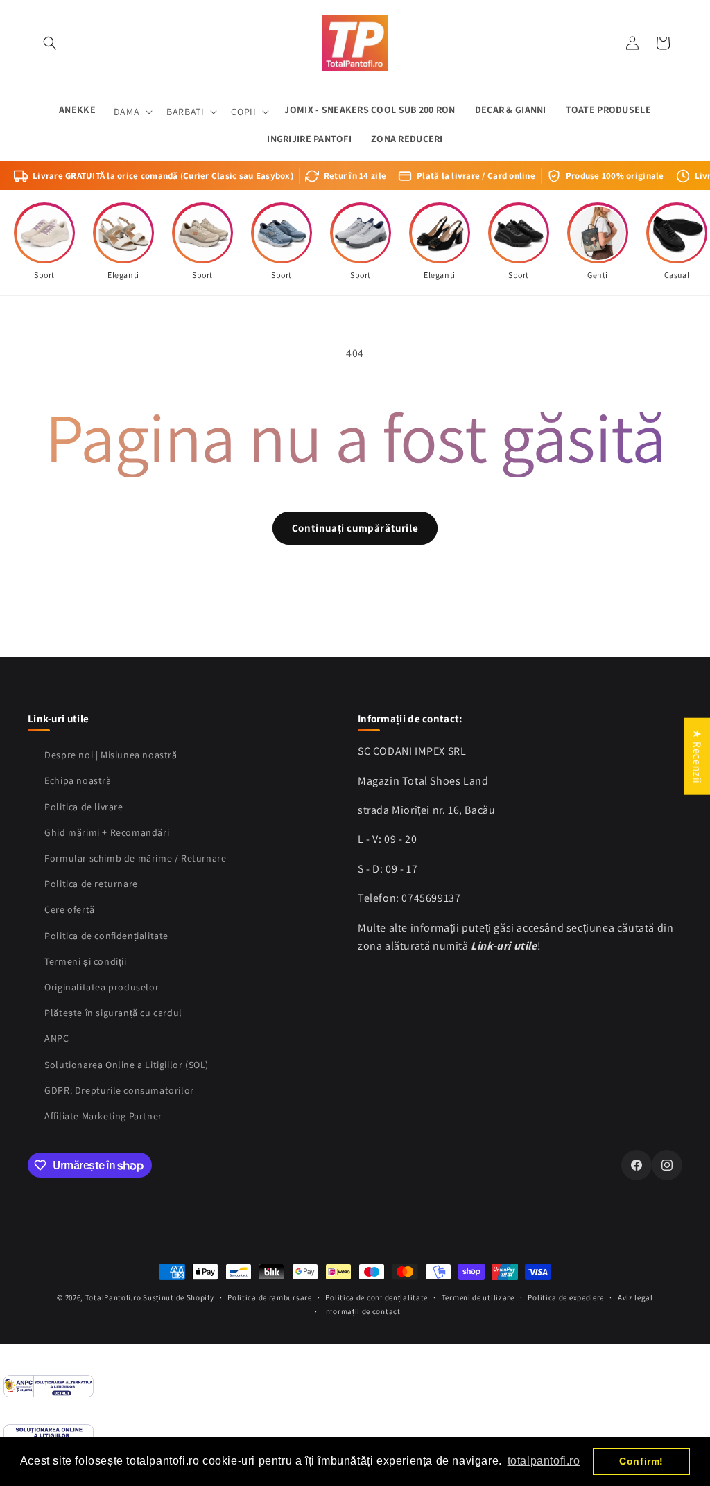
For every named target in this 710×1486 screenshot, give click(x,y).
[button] (50, 43)
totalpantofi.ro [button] (544, 1461)
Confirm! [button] (641, 1461)
